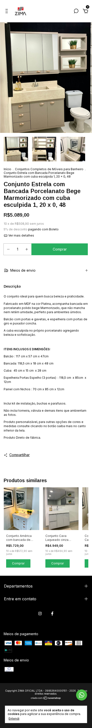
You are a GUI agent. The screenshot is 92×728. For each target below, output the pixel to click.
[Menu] (7, 11)
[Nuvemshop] (46, 698)
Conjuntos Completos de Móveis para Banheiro (49, 169)
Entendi (14, 718)
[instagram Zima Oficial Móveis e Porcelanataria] (40, 614)
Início (7, 169)
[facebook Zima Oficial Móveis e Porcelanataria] (52, 614)
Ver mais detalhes (21, 235)
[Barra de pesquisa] (76, 11)
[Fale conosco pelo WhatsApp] (81, 694)
